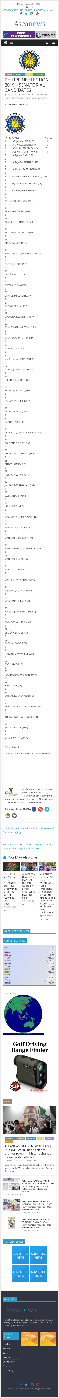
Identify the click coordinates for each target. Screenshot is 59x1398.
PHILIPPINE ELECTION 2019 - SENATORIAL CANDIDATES (26, 98)
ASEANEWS (10, 1138)
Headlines (19, 75)
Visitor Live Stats (10, 993)
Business (7, 1366)
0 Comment (38, 95)
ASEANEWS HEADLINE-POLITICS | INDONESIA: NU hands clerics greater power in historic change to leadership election (28, 1151)
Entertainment (9, 1361)
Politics (9, 1141)
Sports (5, 1353)
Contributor (25, 95)
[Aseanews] (6, 43)
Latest (29, 75)
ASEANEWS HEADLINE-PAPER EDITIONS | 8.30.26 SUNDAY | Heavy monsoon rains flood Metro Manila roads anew (37, 1223)
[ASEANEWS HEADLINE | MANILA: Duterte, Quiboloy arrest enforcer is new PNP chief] (29, 863)
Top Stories (39, 75)
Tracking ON (27, 1034)
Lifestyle (49, 1138)
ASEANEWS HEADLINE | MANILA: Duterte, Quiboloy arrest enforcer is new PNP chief (29, 885)
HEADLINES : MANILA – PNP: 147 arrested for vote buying (28, 830)
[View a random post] (53, 43)
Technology (8, 1370)
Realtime (17, 1034)
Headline (6, 1344)
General (9, 75)
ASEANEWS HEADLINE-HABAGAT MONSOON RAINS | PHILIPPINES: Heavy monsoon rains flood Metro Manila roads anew (37, 1205)
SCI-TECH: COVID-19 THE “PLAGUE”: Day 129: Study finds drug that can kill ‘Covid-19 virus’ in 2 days (10, 888)
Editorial (6, 1348)
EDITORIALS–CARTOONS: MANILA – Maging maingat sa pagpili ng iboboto (28, 846)
